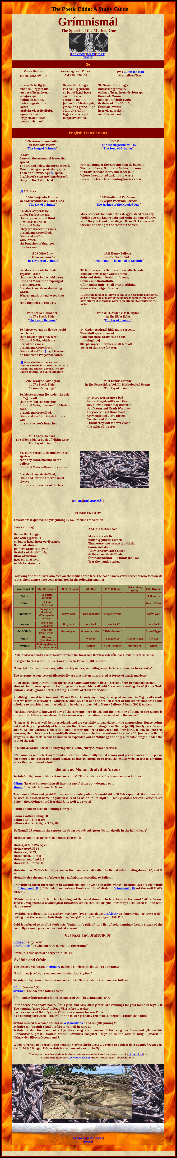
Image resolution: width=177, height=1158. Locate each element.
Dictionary (52, 967)
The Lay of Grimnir (118, 320)
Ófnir (17, 987)
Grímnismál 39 (124, 888)
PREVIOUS (78, 54)
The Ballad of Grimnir (118, 261)
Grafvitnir (111, 914)
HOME (88, 57)
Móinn (18, 787)
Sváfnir (18, 991)
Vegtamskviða (73, 1023)
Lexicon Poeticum (79, 1057)
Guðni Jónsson (134, 72)
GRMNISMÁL (93, 501)
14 (133, 1054)
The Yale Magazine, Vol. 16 (118, 145)
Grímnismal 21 (28, 888)
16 (141, 1054)
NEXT (101, 54)
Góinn (17, 783)
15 (137, 1054)
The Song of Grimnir (42, 148)
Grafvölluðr (21, 946)
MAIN (91, 54)
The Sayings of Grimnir (42, 261)
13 (129, 1054)
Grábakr (19, 942)
